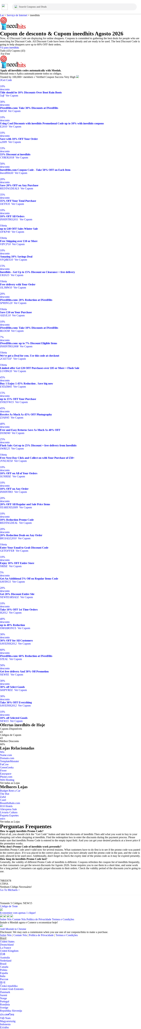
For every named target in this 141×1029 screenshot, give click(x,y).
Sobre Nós (6, 919)
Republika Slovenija (11, 1010)
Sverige (4, 1007)
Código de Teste (9, 906)
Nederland (5, 960)
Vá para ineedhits (9, 47)
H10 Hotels (6, 806)
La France (5, 947)
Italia (2, 976)
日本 (3, 954)
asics (2, 818)
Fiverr (3, 770)
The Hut (4, 793)
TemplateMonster (9, 761)
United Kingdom (9, 950)
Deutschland (7, 944)
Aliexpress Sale (8, 809)
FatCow (4, 764)
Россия (4, 979)
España (4, 973)
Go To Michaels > (10, 889)
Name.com (6, 755)
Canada (4, 966)
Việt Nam (5, 1018)
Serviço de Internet (17, 15)
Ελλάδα (4, 1027)
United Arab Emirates (12, 989)
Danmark (5, 992)
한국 (3, 982)
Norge (3, 998)
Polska (3, 969)
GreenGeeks (7, 767)
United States (7, 941)
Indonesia (5, 1024)
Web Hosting (7, 779)
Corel (3, 799)
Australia (5, 957)
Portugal (4, 1001)
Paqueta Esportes (9, 815)
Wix (2, 752)
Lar (2, 15)
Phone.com (6, 776)
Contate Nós (19, 919)
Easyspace (5, 773)
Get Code (6, 80)
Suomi (3, 995)
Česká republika (9, 985)
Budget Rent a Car (10, 790)
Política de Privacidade (38, 919)
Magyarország (7, 1021)
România (5, 1004)
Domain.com (7, 758)
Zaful (3, 796)
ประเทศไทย (7, 1014)
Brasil (3, 938)
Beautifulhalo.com (10, 803)
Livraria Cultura (8, 812)
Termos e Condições (63, 919)
